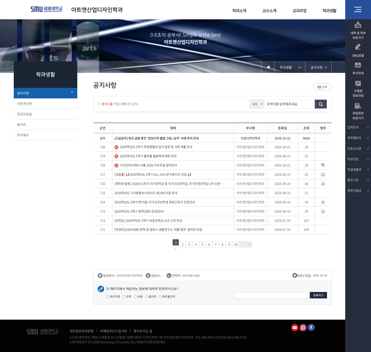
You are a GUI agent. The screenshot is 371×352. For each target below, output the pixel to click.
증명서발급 (354, 190)
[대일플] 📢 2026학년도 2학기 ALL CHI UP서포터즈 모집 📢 (153, 174)
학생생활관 (354, 169)
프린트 (322, 86)
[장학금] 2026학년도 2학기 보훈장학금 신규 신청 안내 (148, 220)
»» (249, 244)
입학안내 (353, 127)
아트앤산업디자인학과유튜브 (294, 327)
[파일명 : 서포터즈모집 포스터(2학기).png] (323, 174)
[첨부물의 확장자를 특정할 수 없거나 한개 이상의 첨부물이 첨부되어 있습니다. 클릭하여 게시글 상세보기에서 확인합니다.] (323, 184)
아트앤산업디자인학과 (97, 10)
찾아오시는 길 (143, 331)
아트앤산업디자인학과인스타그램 (303, 327)
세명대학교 (46, 9)
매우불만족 (168, 296)
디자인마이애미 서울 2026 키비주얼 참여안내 (148, 165)
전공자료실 (24, 114)
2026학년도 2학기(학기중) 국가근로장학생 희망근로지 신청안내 (155, 202)
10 (235, 244)
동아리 (21, 124)
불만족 (152, 296)
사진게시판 (24, 103)
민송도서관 (354, 148)
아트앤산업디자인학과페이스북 (311, 327)
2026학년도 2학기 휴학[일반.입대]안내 (139, 211)
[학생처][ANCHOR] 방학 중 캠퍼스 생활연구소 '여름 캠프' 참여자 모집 (158, 229)
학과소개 (239, 11)
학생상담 (353, 159)
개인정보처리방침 (82, 331)
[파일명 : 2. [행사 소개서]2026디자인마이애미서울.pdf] (323, 165)
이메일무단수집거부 (113, 331)
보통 (140, 296)
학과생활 (329, 11)
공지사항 (23, 93)
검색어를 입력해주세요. (282, 104)
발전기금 (353, 180)
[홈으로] (268, 67)
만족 (128, 296)
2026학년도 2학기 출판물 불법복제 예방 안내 (148, 156)
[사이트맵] (358, 9)
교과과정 (299, 11)
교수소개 (269, 11)
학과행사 (23, 135)
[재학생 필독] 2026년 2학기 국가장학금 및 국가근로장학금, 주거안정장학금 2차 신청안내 (168, 183)
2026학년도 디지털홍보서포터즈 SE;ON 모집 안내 (146, 193)
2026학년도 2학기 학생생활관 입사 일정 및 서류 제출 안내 (156, 146)
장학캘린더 (354, 138)
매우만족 (114, 296)
